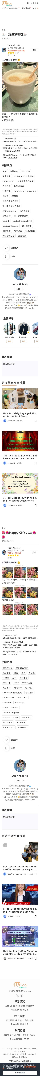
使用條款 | (24, 1054)
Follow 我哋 (12, 158)
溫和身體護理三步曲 (11, 206)
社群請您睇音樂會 (25, 181)
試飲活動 (22, 235)
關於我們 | (7, 1054)
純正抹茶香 (8, 722)
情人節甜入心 (8, 727)
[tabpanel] (20, 14)
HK (22, 1048)
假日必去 (29, 687)
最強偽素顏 (27, 717)
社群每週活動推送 (10, 717)
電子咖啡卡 (27, 225)
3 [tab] (23, 16)
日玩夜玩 (7, 186)
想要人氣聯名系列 (10, 201)
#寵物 (6, 1034)
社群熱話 (26, 8)
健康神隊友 (8, 667)
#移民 (26, 1038)
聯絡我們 (24, 1057)
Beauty (28, 1048)
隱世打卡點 (22, 697)
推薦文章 (20, 1005)
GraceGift (31, 191)
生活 (3, 528)
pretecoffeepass (10, 225)
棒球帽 (6, 196)
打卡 (14, 148)
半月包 (15, 196)
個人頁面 (10, 1020)
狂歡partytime (9, 211)
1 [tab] (17, 16)
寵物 (35, 148)
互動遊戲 (29, 692)
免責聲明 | (16, 1054)
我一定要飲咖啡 (21, 216)
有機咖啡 (14, 171)
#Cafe (32, 1034)
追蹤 (34, 50)
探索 (7, 1005)
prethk (6, 221)
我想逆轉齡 (25, 211)
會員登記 (34, 3)
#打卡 (19, 1034)
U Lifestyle (7, 1048)
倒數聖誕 (7, 230)
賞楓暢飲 (7, 216)
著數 (5, 171)
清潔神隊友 (21, 722)
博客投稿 (24, 1009)
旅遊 (19, 148)
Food (35, 1048)
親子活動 (7, 672)
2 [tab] (20, 16)
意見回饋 (15, 1009)
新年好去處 (27, 682)
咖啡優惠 (18, 230)
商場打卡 (18, 687)
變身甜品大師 (22, 667)
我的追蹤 (15, 1024)
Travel (16, 1048)
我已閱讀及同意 (20, 1073)
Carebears (19, 191)
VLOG (12, 1005)
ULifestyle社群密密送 (23, 176)
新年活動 (23, 677)
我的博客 (24, 1024)
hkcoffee (25, 171)
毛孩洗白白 (30, 230)
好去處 (32, 672)
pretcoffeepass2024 (22, 221)
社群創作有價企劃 (10, 8)
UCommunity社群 (11, 712)
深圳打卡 (7, 682)
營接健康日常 (8, 235)
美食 (3, 30)
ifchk (16, 682)
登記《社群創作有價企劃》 (27, 141)
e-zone (23, 1051)
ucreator (7, 702)
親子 (30, 148)
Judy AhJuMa (14, 45)
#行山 (13, 1034)
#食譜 (26, 1034)
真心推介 (7, 687)
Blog (17, 1051)
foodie (6, 677)
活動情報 (16, 151)
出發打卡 (7, 191)
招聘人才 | (16, 1057)
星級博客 (30, 1005)
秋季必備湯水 (20, 186)
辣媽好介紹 (19, 702)
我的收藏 (29, 1020)
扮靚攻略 (8, 151)
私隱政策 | (32, 1054)
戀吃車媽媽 (9, 337)
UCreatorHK (8, 181)
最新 (16, 672)
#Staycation (16, 1038)
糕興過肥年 (23, 727)
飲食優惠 (7, 176)
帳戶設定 (19, 1020)
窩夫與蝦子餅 (24, 337)
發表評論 (9, 363)
